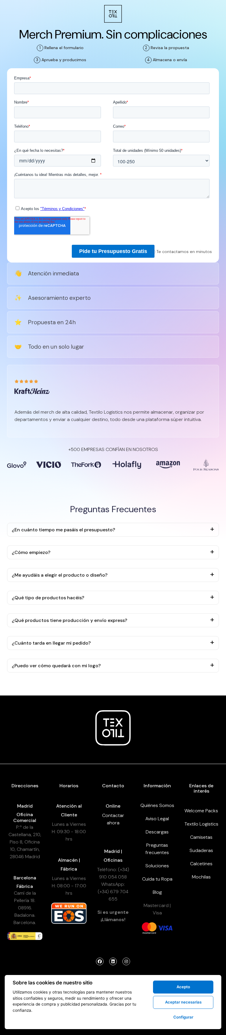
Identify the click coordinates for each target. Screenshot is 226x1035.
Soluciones (157, 866)
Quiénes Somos (157, 805)
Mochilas (201, 877)
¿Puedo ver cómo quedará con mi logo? (56, 666)
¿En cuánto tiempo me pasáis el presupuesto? (63, 530)
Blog (157, 892)
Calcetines (201, 864)
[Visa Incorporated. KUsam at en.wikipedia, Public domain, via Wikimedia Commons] (165, 927)
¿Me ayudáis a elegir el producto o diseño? (59, 575)
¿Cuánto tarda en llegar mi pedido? (51, 643)
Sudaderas (201, 850)
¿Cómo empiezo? (31, 552)
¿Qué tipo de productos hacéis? (48, 598)
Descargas (157, 832)
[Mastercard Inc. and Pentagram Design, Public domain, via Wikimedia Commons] (149, 927)
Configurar (183, 1017)
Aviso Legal (157, 819)
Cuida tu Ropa (157, 879)
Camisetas (201, 837)
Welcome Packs (201, 811)
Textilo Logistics (201, 824)
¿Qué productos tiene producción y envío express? (69, 620)
